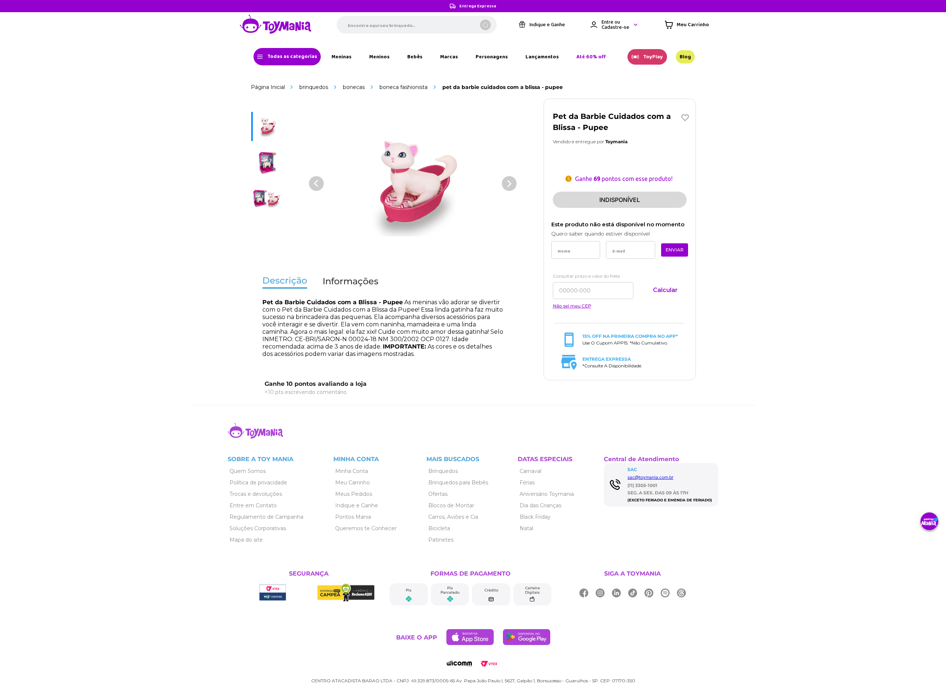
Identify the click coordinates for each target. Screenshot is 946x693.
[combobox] (417, 25)
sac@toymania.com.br (650, 477)
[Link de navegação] (275, 24)
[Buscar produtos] (485, 25)
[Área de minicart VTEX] (687, 24)
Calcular (665, 290)
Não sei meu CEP (572, 306)
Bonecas (354, 87)
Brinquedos (313, 87)
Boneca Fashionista (404, 87)
